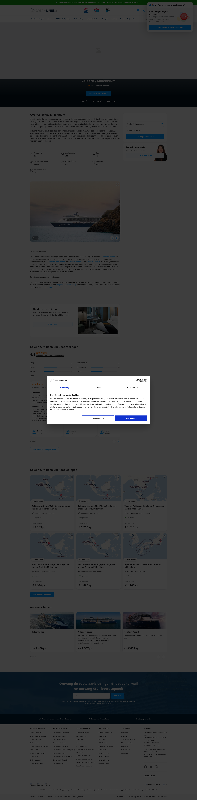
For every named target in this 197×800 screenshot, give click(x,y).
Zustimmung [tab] (64, 388)
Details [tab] (98, 388)
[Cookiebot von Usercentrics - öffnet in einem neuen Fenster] (137, 380)
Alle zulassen (131, 418)
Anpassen (97, 418)
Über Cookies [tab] (132, 388)
